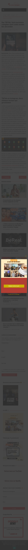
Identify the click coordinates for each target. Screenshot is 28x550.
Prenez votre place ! (14, 286)
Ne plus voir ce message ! (14, 294)
